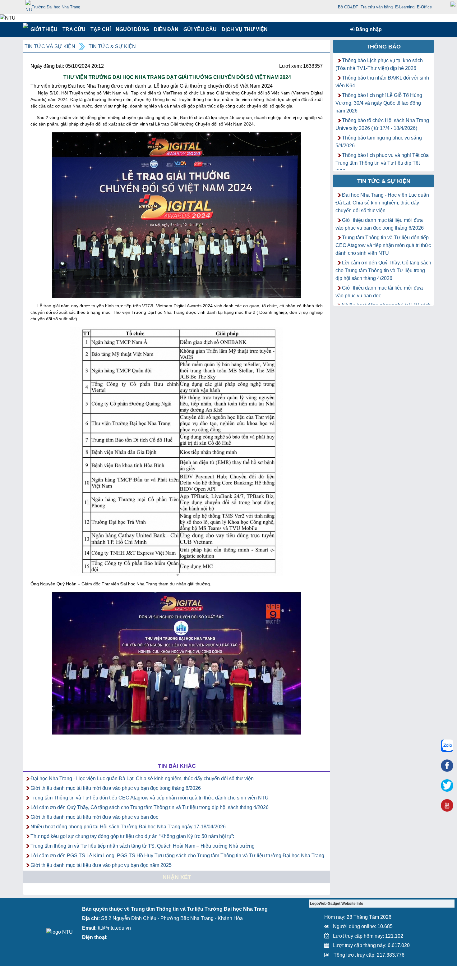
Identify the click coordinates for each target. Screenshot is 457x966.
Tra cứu (73, 29)
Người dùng (132, 29)
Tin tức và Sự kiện (50, 46)
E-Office (424, 7)
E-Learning (404, 7)
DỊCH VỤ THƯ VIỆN (243, 29)
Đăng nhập (368, 29)
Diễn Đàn (166, 29)
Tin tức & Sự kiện (112, 46)
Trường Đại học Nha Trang (56, 7)
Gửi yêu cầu (200, 29)
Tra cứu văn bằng (377, 7)
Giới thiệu (43, 29)
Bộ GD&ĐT (348, 7)
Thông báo (384, 46)
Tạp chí (100, 29)
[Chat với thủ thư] (447, 745)
